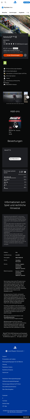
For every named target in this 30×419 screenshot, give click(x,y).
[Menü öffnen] (2, 2)
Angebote (21, 12)
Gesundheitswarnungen (9, 317)
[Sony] (26, 418)
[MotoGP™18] (12, 97)
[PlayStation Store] (7, 7)
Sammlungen (13, 12)
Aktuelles (4, 12)
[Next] (27, 97)
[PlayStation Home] (15, 2)
